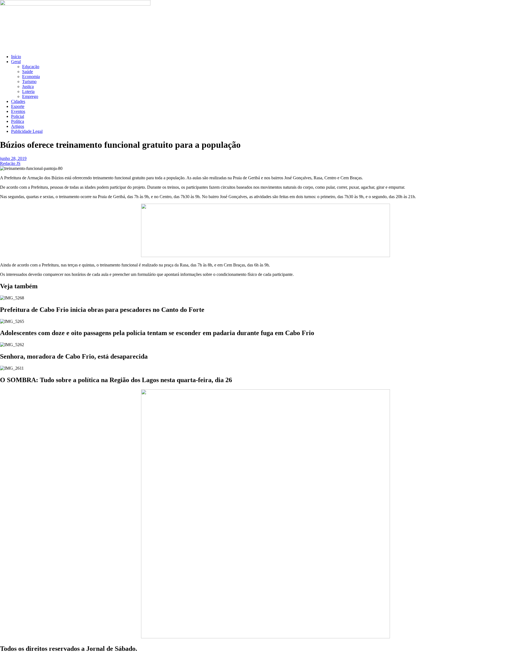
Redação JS (10, 163)
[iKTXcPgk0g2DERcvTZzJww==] (265, 255)
